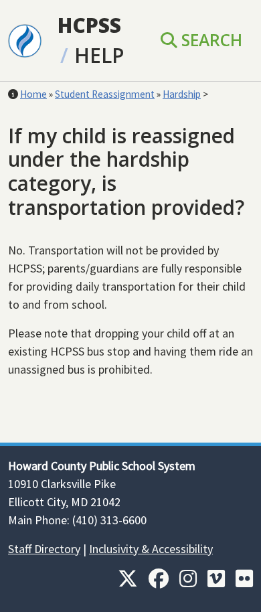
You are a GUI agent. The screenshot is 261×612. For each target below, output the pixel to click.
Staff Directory (44, 548)
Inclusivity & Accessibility (151, 548)
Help (99, 55)
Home (33, 94)
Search (209, 40)
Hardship (182, 94)
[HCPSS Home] (24, 39)
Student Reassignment (105, 94)
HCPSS (89, 25)
